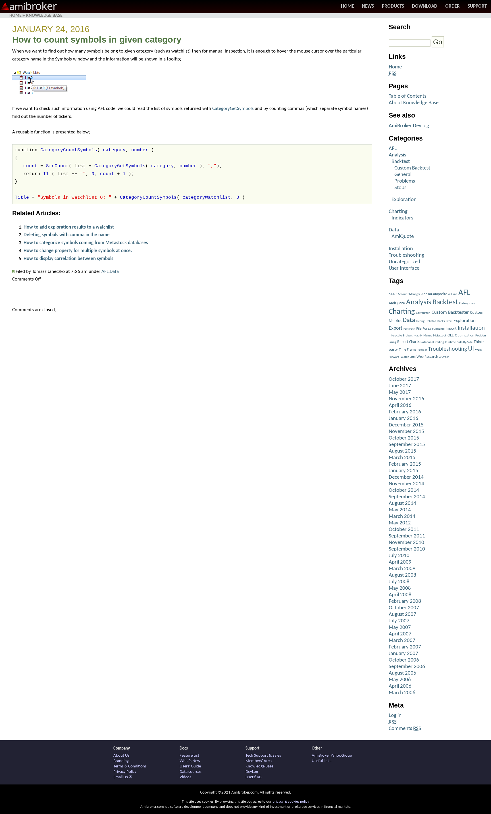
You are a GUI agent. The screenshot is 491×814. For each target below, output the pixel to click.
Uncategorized (404, 262)
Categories (467, 303)
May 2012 (400, 523)
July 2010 (399, 555)
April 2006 (400, 686)
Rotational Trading (432, 342)
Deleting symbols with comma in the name (67, 235)
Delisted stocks (435, 321)
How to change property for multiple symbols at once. (78, 250)
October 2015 (404, 438)
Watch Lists (408, 357)
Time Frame (407, 349)
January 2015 (403, 471)
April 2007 (400, 634)
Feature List (189, 756)
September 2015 (407, 444)
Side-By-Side (465, 342)
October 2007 (404, 608)
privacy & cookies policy (290, 801)
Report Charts (408, 342)
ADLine (452, 294)
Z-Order (444, 357)
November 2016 (406, 399)
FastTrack (409, 328)
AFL (105, 271)
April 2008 (400, 595)
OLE (451, 335)
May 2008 (400, 588)
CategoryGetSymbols (233, 108)
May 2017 (400, 392)
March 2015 (402, 458)
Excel (449, 321)
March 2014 (402, 516)
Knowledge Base (44, 15)
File (418, 328)
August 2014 (402, 503)
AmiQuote (403, 236)
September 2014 (407, 497)
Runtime (450, 342)
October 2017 (404, 379)
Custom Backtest (412, 168)
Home (347, 6)
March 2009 (402, 569)
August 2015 (402, 451)
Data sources (190, 772)
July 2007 (399, 621)
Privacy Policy (124, 772)
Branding (121, 761)
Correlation (423, 313)
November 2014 (406, 484)
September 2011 (407, 536)
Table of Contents (407, 96)
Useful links (321, 761)
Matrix (418, 335)
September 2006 (407, 666)
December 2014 (406, 477)
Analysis (397, 155)
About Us (121, 756)
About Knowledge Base (413, 103)
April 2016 (400, 405)
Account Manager (409, 294)
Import (451, 329)
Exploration (404, 199)
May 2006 (400, 680)
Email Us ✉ (122, 777)
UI (471, 349)
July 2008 (399, 582)
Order (452, 6)
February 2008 (405, 601)
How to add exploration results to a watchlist (69, 227)
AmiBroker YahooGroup (332, 756)
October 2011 (404, 529)
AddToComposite (434, 294)
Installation (401, 249)
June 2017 (400, 386)
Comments (405, 728)
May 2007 (400, 627)
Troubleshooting (406, 255)
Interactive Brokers (401, 335)
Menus (427, 335)
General (402, 174)
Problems (404, 181)
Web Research (427, 357)
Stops (400, 188)
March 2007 (402, 640)
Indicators (402, 218)
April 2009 (400, 562)
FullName (438, 328)
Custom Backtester (450, 312)
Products (393, 6)
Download (424, 6)
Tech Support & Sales (263, 756)
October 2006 (404, 660)
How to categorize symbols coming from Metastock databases (86, 242)
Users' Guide (190, 766)
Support (477, 6)
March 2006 (402, 693)
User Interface (404, 268)
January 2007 (403, 653)
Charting (398, 211)
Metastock (439, 335)
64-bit (393, 294)
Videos (185, 777)
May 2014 (400, 510)
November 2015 (406, 431)
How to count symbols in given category (96, 40)
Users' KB (253, 777)
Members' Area (259, 761)
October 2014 (404, 490)
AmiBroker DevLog (409, 126)
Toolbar (422, 349)
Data (114, 271)
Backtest (401, 161)
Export (395, 328)
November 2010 (406, 542)
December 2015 (406, 425)
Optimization (464, 335)
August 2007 (402, 614)
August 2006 (402, 673)
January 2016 (403, 418)
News (368, 6)
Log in (395, 715)
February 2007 (405, 647)
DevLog (252, 772)
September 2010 (407, 549)
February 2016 (405, 412)
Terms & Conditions (130, 766)
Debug (420, 321)
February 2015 (405, 464)
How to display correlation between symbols (68, 258)
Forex (427, 328)
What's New (190, 761)
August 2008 (402, 575)
